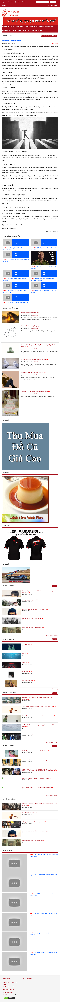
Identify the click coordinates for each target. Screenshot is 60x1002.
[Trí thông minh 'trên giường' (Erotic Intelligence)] (11, 824)
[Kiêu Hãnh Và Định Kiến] (11, 683)
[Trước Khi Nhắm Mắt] (11, 647)
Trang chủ (43, 35)
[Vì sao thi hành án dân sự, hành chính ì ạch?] (11, 736)
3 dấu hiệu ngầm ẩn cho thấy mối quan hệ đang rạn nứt (34, 391)
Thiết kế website (8, 994)
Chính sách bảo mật (9, 986)
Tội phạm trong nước (9, 692)
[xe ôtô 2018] (16, 575)
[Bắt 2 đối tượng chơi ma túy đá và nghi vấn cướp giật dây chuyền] (15, 902)
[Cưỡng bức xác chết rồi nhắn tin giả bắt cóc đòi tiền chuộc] (16, 254)
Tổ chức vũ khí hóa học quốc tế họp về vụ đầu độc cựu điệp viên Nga (37, 787)
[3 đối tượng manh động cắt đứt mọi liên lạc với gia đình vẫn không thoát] (11, 709)
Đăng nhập (50, 5)
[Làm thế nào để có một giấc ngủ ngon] (10, 333)
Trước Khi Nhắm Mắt (26, 644)
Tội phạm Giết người (7, 30)
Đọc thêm (54, 586)
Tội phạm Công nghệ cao (8, 26)
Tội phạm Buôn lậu (17, 30)
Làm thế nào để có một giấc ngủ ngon (30, 326)
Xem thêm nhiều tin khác (51, 635)
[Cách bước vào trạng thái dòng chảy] (10, 317)
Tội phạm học (5, 2)
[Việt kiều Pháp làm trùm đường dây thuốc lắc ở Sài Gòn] (11, 753)
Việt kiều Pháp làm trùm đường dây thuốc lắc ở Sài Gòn (34, 751)
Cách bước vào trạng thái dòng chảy (30, 313)
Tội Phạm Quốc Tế (8, 746)
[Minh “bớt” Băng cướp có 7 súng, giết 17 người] (11, 621)
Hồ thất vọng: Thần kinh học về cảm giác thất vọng (33, 359)
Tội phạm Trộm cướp (39, 26)
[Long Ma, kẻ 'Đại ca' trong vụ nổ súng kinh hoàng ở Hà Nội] (11, 611)
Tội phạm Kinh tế (19, 26)
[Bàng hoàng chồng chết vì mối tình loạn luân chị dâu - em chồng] (44, 273)
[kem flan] (25, 499)
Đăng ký (55, 5)
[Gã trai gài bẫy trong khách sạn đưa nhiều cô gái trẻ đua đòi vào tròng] (11, 718)
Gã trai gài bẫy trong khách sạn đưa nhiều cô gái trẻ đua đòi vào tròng (37, 715)
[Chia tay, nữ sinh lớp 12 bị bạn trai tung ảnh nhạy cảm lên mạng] (15, 961)
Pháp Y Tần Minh (25, 671)
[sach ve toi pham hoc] (30, 21)
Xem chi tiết (34, 315)
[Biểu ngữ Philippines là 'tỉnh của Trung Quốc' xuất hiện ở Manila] (11, 780)
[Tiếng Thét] (11, 656)
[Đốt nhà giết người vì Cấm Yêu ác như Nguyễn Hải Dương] (16, 242)
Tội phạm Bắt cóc (27, 30)
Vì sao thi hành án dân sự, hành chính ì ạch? (31, 734)
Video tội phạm (12, 2)
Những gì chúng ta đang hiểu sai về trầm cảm (32, 372)
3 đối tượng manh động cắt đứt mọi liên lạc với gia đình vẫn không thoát (37, 706)
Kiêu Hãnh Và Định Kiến (27, 680)
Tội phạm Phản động (37, 30)
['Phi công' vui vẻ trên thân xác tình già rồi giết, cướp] (44, 242)
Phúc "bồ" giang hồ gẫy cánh (28, 600)
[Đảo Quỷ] (11, 665)
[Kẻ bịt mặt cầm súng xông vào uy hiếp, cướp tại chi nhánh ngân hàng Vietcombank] (11, 700)
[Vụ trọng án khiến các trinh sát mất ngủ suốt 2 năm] (16, 273)
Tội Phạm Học (49, 35)
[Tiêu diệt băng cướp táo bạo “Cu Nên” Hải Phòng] (11, 630)
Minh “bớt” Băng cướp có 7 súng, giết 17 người (32, 618)
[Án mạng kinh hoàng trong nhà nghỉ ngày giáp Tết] (44, 285)
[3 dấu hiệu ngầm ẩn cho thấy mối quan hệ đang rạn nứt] (10, 403)
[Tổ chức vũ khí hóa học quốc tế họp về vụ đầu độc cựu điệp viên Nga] (11, 790)
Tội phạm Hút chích (49, 26)
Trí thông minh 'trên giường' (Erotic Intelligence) (32, 822)
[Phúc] (11, 602)
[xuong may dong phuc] (25, 545)
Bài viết (54, 35)
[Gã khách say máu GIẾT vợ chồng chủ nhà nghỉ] (16, 297)
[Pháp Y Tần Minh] (11, 674)
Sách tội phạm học (20, 2)
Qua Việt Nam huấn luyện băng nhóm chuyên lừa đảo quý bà (35, 760)
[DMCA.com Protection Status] (10, 997)
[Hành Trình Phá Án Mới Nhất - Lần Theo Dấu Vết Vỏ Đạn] (44, 258)
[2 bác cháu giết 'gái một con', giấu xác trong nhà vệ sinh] (16, 285)
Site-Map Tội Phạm (9, 992)
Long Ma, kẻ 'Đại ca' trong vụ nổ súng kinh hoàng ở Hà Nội (34, 609)
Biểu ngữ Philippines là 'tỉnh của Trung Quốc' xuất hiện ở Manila (35, 778)
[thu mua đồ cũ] (25, 446)
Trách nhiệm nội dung (9, 989)
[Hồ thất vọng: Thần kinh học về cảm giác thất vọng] (10, 363)
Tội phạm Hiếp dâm (28, 26)
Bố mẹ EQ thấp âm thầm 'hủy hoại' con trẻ (31, 812)
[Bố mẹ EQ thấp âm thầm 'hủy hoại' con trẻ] (11, 815)
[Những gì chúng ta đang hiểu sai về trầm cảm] (10, 379)
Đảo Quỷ (23, 662)
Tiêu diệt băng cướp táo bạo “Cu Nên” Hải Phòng (32, 627)
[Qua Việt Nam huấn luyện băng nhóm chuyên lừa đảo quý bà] (11, 762)
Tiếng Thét (24, 653)
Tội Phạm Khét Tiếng (9, 586)
